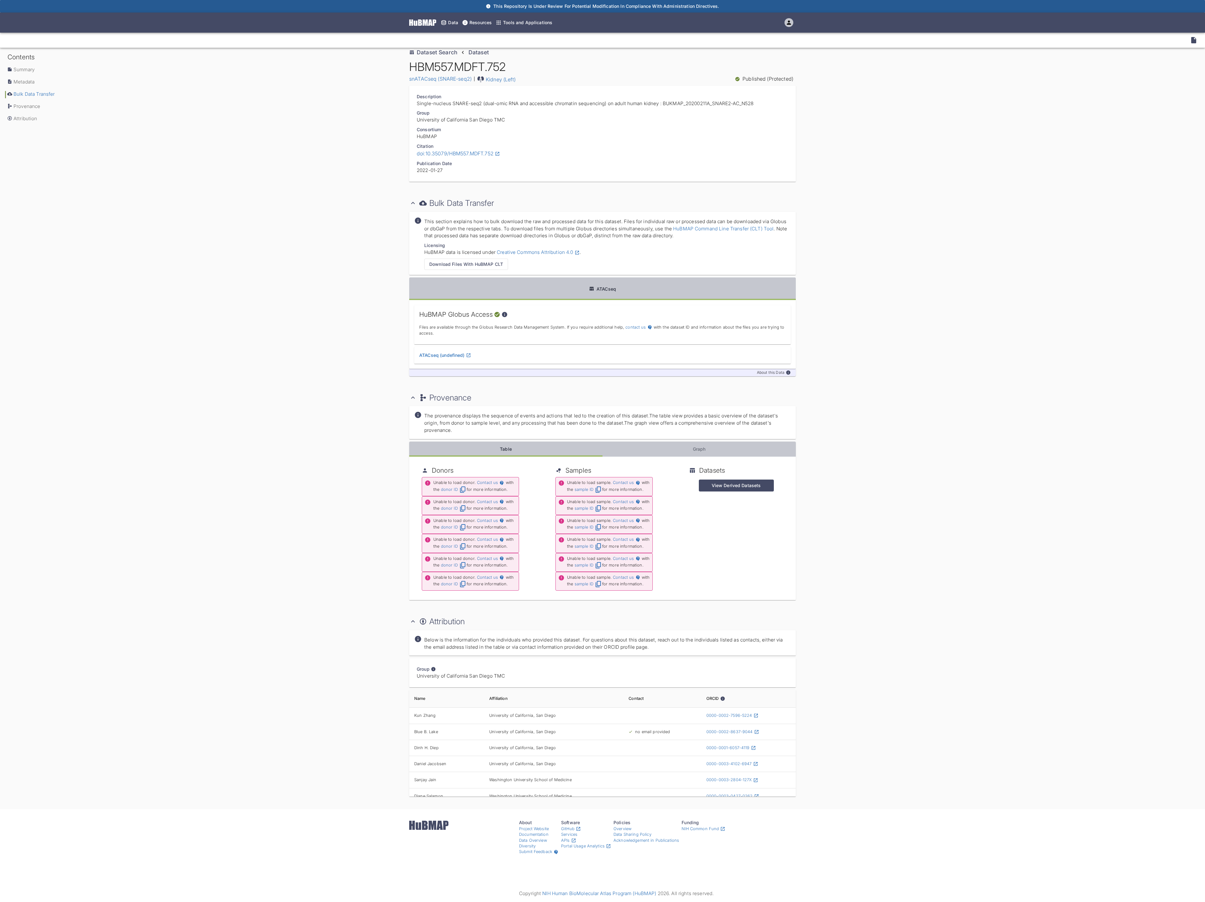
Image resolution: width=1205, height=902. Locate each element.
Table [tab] (506, 449)
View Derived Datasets (736, 485)
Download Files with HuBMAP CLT (466, 264)
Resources (480, 22)
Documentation (534, 834)
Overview (622, 828)
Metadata (24, 82)
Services (569, 834)
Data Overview (533, 840)
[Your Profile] (789, 23)
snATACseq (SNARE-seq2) (440, 79)
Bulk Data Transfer (34, 94)
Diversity (527, 846)
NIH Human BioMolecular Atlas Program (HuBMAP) (599, 893)
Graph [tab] (699, 449)
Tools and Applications (527, 22)
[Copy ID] (62, 40)
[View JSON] (1193, 40)
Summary (24, 69)
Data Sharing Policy (632, 834)
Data (453, 22)
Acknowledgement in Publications (646, 840)
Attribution (25, 118)
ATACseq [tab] (606, 289)
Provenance (26, 106)
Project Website (534, 828)
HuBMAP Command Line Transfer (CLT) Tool (723, 229)
